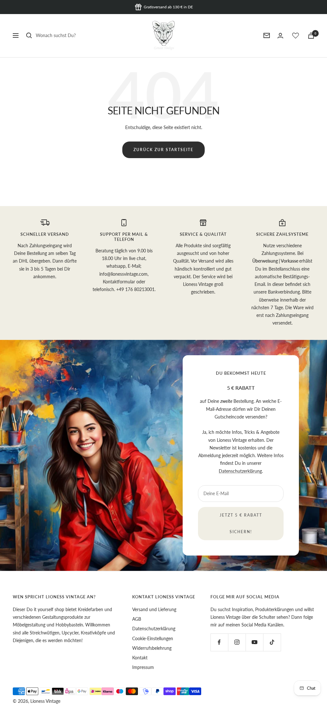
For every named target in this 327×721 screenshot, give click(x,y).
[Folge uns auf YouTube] (254, 642)
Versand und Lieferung (154, 609)
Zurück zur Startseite (163, 149)
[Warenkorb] (311, 36)
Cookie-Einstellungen (152, 638)
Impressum (143, 667)
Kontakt (140, 657)
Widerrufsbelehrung (151, 648)
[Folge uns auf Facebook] (219, 642)
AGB (136, 619)
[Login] (280, 35)
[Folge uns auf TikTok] (272, 642)
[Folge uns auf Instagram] (237, 642)
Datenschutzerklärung (240, 471)
